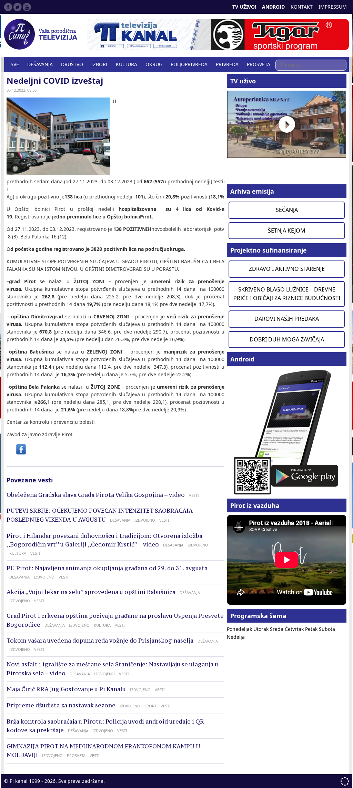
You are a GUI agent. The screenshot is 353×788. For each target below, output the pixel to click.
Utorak (261, 629)
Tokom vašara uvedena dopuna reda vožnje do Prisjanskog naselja (100, 640)
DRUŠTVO (72, 64)
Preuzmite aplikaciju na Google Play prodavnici (286, 431)
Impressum (333, 6)
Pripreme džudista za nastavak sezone (61, 705)
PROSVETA (258, 64)
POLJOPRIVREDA (189, 64)
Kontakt (302, 6)
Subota (327, 629)
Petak (312, 629)
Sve (15, 64)
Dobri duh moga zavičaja (287, 339)
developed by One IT (345, 781)
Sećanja (287, 210)
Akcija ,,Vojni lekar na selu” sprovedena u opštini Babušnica (91, 592)
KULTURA (126, 64)
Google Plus (27, 7)
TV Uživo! (244, 6)
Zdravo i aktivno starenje (287, 269)
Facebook (8, 7)
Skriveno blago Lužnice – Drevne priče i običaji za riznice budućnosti (286, 294)
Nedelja (236, 637)
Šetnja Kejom (286, 230)
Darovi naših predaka (286, 319)
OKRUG (153, 64)
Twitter (17, 7)
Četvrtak (295, 629)
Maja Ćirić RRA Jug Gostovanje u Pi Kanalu (66, 689)
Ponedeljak (240, 629)
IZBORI (99, 64)
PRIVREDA (227, 64)
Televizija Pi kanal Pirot (42, 34)
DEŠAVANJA (40, 64)
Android (273, 6)
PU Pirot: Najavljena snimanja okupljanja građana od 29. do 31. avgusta (107, 568)
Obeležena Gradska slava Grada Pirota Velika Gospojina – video (96, 495)
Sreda (277, 629)
